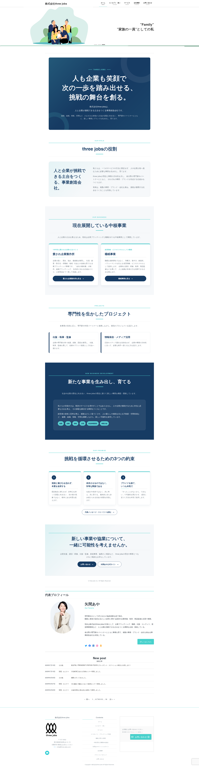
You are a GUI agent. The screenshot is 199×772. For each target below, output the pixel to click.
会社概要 (100, 750)
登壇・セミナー (64, 671)
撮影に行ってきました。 (79, 678)
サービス (100, 730)
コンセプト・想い (100, 726)
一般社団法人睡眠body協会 (100, 742)
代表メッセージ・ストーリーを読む (98, 512)
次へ (112, 699)
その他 (61, 665)
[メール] (47, 753)
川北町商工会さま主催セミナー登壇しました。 (86, 671)
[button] (95, 44)
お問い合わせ (85, 564)
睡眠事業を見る (124, 278)
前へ (87, 699)
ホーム (100, 721)
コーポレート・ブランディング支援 (101, 734)
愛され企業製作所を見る (72, 278)
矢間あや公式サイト (108, 564)
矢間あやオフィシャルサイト (101, 746)
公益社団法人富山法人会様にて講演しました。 (86, 690)
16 (106, 699)
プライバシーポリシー (101, 755)
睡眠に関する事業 (101, 738)
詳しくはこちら (146, 642)
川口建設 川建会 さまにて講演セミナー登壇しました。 (89, 684)
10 (102, 699)
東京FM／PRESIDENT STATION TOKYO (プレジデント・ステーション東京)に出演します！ (101, 665)
